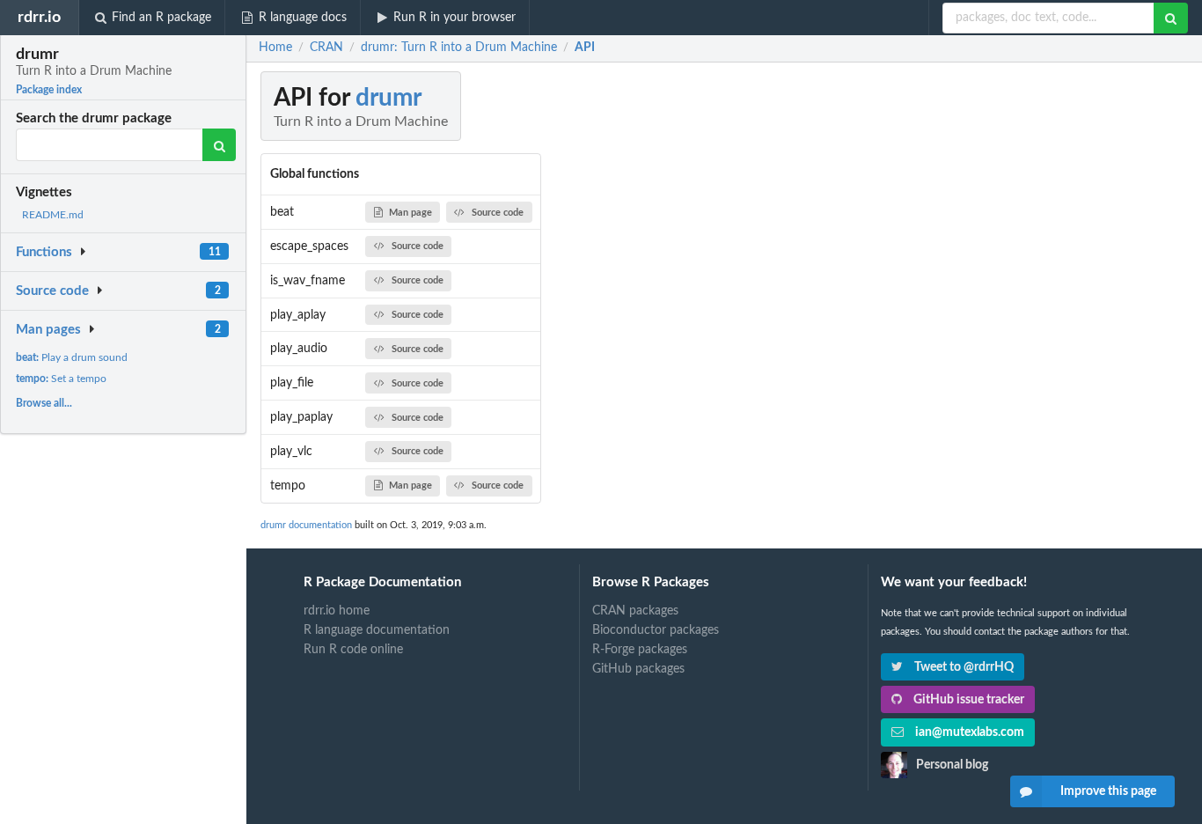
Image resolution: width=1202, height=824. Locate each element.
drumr (388, 97)
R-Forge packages (639, 650)
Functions (44, 252)
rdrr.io (39, 17)
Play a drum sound (72, 357)
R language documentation (377, 630)
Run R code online (353, 650)
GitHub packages (638, 669)
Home (275, 47)
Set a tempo (61, 378)
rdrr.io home (337, 611)
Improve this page (1108, 791)
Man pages (48, 329)
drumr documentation (306, 525)
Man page (410, 212)
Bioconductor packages (655, 630)
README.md (53, 215)
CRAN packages (635, 611)
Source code (52, 291)
